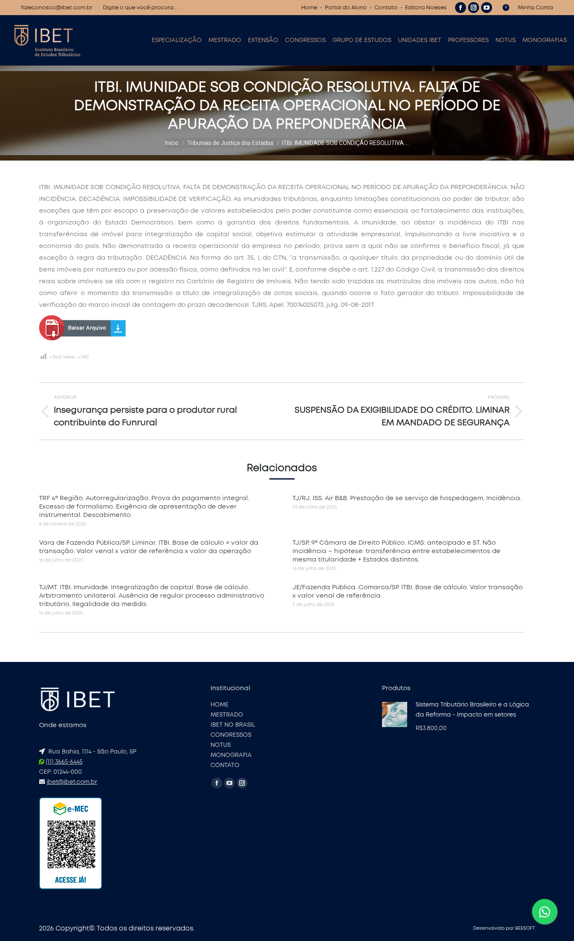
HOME (220, 705)
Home (309, 8)
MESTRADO (227, 715)
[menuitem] (177, 40)
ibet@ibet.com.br (72, 782)
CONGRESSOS (231, 735)
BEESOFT (525, 928)
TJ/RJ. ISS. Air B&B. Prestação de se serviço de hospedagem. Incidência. (406, 498)
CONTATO (225, 765)
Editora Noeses (426, 8)
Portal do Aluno (346, 8)
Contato (386, 8)
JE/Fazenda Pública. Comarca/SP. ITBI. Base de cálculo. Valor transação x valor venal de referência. (407, 591)
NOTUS (221, 745)
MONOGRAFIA (231, 755)
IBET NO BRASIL (233, 725)
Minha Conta (535, 8)
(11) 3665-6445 (64, 762)
